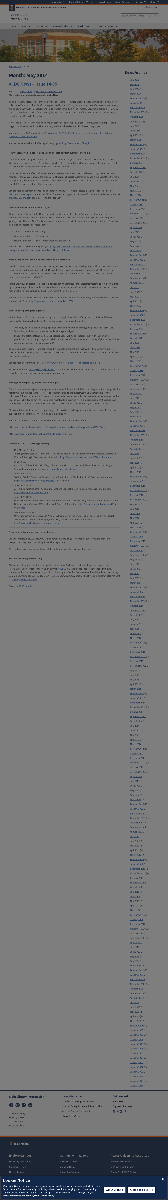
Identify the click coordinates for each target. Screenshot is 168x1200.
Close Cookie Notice (141, 1190)
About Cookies (114, 1190)
